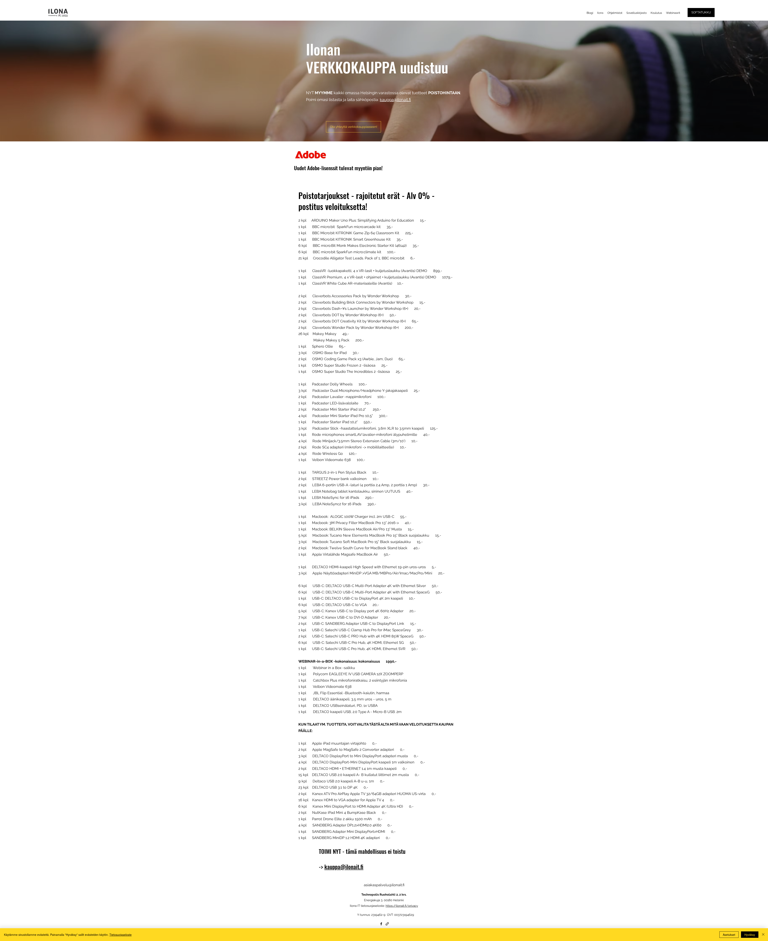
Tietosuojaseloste (120, 935)
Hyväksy (749, 935)
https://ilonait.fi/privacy (402, 906)
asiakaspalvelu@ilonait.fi (384, 885)
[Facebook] (381, 924)
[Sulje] (763, 934)
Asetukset (729, 935)
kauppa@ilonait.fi (395, 99)
